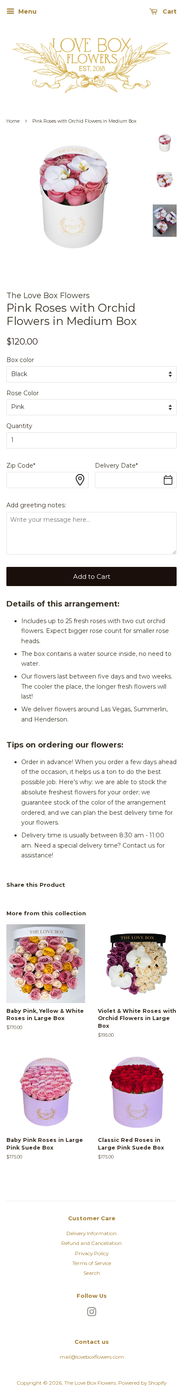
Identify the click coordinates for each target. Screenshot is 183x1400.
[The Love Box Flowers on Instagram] (91, 1314)
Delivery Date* (116, 465)
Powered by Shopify (142, 1383)
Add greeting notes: (36, 505)
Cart (169, 11)
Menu (27, 11)
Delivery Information (91, 1233)
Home (13, 121)
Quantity (19, 426)
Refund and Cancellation (91, 1243)
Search (91, 1273)
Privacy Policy (92, 1253)
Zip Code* (20, 465)
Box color (20, 360)
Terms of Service (91, 1263)
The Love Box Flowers (90, 1383)
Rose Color (22, 393)
